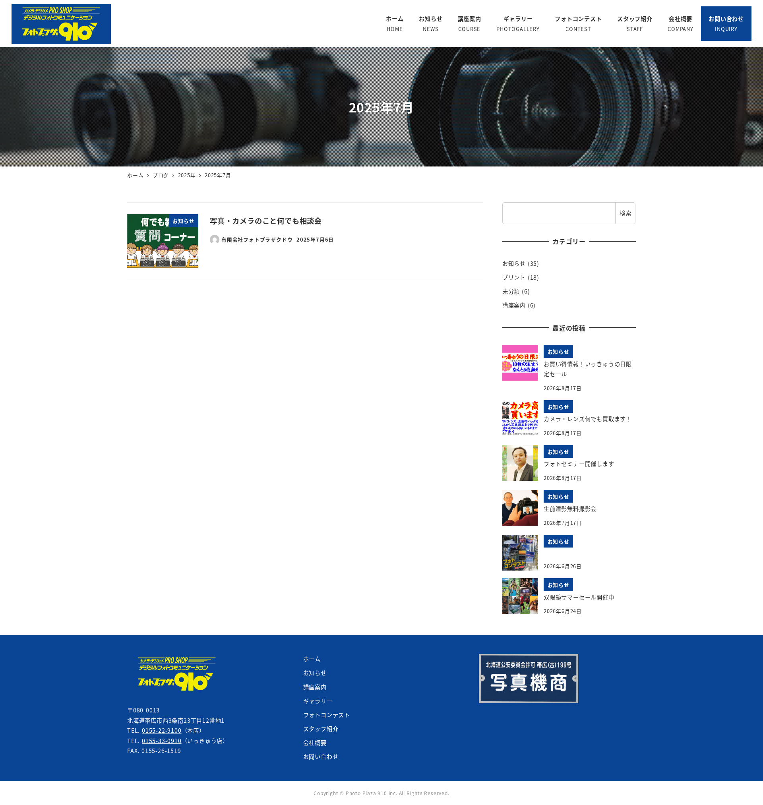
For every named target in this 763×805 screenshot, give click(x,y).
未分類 (511, 291)
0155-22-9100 (162, 730)
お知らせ (514, 263)
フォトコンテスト (326, 715)
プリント (514, 277)
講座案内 (514, 305)
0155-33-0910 (162, 741)
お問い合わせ (321, 756)
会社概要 (315, 743)
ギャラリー (318, 701)
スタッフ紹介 (321, 729)
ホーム (312, 659)
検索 (625, 213)
